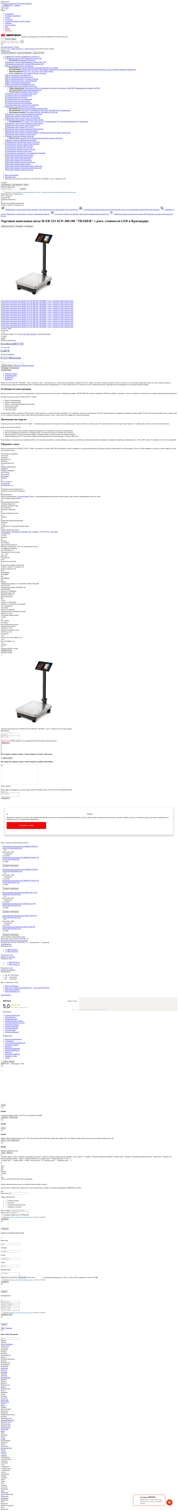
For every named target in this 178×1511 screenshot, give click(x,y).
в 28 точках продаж (29, 334)
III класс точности (40, 73)
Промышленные (42, 108)
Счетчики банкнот (11, 1028)
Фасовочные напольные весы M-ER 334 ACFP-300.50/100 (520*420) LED (19, 904)
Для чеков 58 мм (25, 138)
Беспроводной (36, 90)
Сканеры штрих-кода (12, 1015)
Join (8, 1140)
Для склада (53, 88)
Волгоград (4, 1368)
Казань (3, 1387)
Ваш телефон (5, 1210)
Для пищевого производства (49, 69)
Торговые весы (10, 177)
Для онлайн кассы (66, 69)
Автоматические (45, 133)
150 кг (41, 71)
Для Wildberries (35, 110)
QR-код (36, 92)
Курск (3, 1405)
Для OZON (25, 110)
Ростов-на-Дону (6, 1448)
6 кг (25, 71)
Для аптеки (62, 88)
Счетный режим (23, 496)
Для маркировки (64, 110)
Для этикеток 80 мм (33, 112)
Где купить (9, 19)
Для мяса (35, 532)
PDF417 (30, 92)
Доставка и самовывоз (13, 16)
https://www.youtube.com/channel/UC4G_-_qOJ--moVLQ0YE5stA (27, 988)
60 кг (37, 71)
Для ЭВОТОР (53, 110)
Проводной (27, 90)
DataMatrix (23, 92)
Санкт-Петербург (7, 1344)
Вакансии (8, 1047)
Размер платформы (7, 354)
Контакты (8, 30)
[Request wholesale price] (10, 865)
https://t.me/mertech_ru (12, 991)
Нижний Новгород (7, 1420)
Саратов (4, 1455)
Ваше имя (4, 1193)
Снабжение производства (17, 1205)
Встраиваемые (41, 68)
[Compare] (7, 868)
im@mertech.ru (6, 944)
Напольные (31, 68)
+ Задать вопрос (7, 758)
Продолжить (5, 743)
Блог (6, 27)
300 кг (46, 71)
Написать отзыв (7, 650)
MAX (3, 1328)
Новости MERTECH (12, 1050)
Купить (10, 365)
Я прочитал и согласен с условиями (24, 1217)
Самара (3, 1452)
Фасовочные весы (11, 1019)
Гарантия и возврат (12, 1045)
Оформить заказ (7, 1314)
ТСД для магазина (81, 121)
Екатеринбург (6, 1377)
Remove (9, 1153)
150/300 (3, 469)
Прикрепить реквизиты (9, 1277)
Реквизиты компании (12, 1048)
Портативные (56, 133)
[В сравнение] (17, 185)
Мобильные (22, 108)
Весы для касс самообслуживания (114, 69)
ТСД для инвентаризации (66, 121)
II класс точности (27, 73)
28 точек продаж (6, 47)
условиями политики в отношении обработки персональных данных (58, 192)
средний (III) (5, 483)
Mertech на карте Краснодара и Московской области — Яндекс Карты (89, 1009)
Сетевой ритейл (13, 1201)
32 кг (33, 71)
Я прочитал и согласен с (40, 192)
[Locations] (3, 7)
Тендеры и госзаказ (14, 1207)
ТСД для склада (35, 121)
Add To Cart (13, 1117)
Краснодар (4, 1400)
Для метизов (77, 69)
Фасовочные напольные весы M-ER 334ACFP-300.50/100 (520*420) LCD (18, 927)
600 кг (51, 71)
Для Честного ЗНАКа (31, 88)
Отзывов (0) (9, 377)
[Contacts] (7, 7)
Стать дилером (10, 25)
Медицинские (97, 69)
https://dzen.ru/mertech (12, 989)
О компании (9, 14)
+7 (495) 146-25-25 (29, 49)
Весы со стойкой (52, 68)
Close (3, 1105)
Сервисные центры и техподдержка (17, 21)
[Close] (1, 788)
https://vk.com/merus (11, 986)
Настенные (31, 60)
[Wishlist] (5, 868)
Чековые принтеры (11, 1026)
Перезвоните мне (7, 955)
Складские (35, 69)
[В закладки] (6, 185)
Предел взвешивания (8, 340)
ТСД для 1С (25, 121)
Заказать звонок (48, 49)
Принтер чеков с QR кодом (53, 138)
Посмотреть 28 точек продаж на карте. (14, 940)
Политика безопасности (13, 1039)
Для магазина (26, 69)
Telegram (9, 1328)
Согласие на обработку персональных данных (22, 192)
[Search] (22, 41)
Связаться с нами (11, 1056)
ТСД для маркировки (49, 121)
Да (2, 539)
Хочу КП (39, 49)
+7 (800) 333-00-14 (16, 49)
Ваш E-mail (5, 1212)
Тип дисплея (5, 347)
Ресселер (11, 1203)
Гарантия (8, 23)
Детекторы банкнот (12, 1032)
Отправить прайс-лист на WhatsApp (16, 1215)
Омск (3, 1431)
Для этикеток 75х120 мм (48, 112)
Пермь (3, 1439)
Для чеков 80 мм (37, 138)
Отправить (5, 1219)
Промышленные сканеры (84, 88)
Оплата (7, 17)
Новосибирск (5, 1427)
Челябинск (4, 1498)
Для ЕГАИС (70, 88)
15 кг (29, 71)
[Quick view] (3, 868)
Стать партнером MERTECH (15, 1043)
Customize (5, 1117)
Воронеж (4, 1372)
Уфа (2, 1491)
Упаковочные (131, 69)
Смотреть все (66, 133)
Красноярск (5, 1402)
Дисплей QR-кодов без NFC (15, 1023)
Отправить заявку (26, 825)
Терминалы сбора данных (14, 1021)
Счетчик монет (10, 1030)
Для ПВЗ (96, 88)
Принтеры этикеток (12, 1024)
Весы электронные (11, 175)
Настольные (22, 60)
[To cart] (3, 910)
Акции (7, 29)
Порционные (86, 69)
